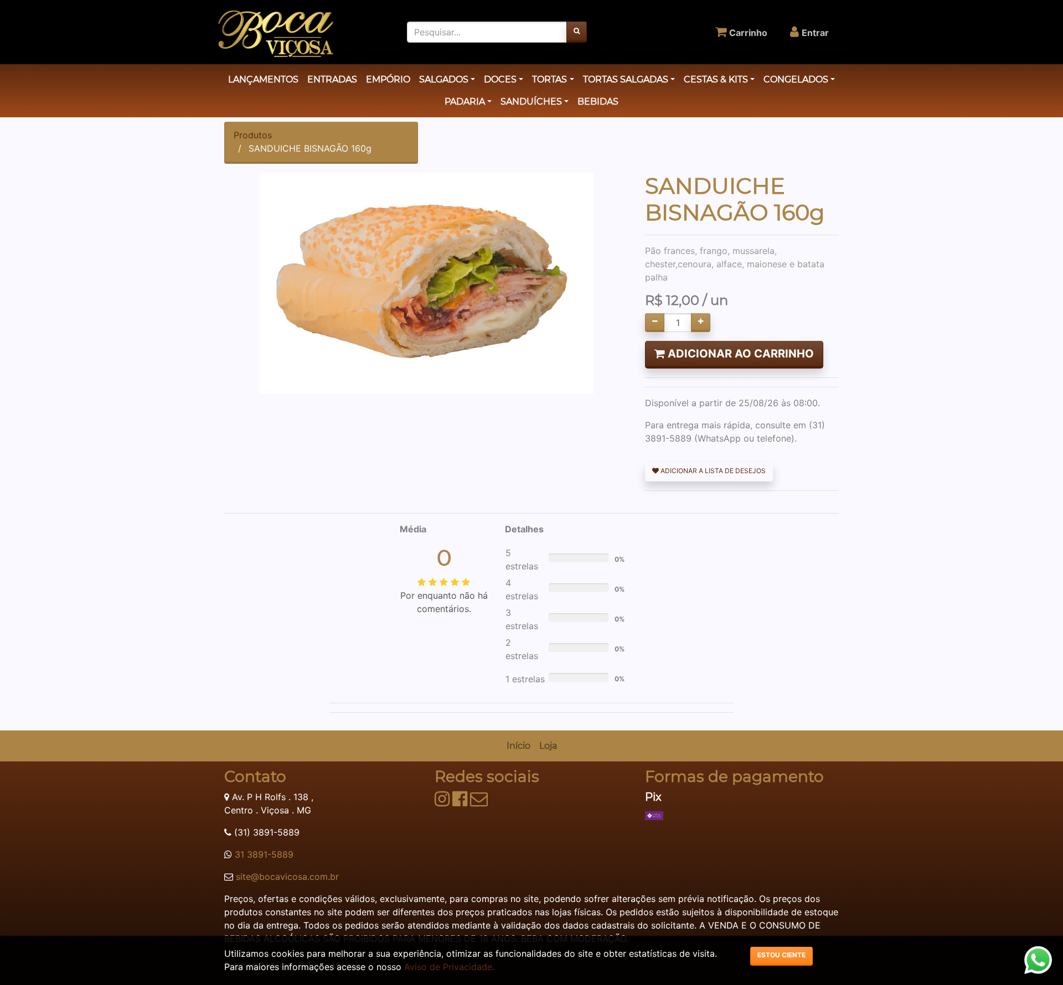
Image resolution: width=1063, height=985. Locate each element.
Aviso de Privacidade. (449, 966)
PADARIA (465, 101)
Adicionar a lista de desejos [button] (712, 470)
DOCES (500, 79)
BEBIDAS (597, 101)
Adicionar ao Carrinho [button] (739, 353)
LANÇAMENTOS (263, 79)
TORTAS (549, 79)
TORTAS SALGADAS (625, 79)
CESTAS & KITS (716, 79)
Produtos (253, 135)
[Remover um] (654, 322)
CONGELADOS (795, 79)
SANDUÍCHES (531, 101)
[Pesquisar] (576, 32)
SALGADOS (443, 79)
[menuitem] (518, 746)
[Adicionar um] (700, 322)
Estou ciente (781, 955)
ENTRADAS (332, 79)
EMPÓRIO (388, 79)
